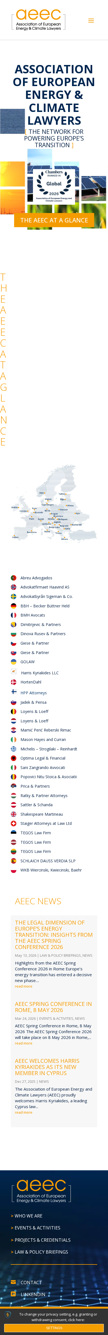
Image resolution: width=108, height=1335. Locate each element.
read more (23, 986)
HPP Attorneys (32, 692)
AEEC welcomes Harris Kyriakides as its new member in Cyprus (47, 1067)
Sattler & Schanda (36, 804)
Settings (54, 1328)
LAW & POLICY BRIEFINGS (60, 955)
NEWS (87, 955)
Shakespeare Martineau (41, 814)
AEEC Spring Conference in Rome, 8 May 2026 (53, 1007)
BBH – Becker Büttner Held (45, 605)
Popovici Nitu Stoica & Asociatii (48, 776)
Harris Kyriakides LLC (40, 672)
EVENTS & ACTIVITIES (56, 1018)
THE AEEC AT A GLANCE (54, 220)
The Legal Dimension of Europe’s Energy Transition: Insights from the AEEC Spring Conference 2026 (54, 935)
